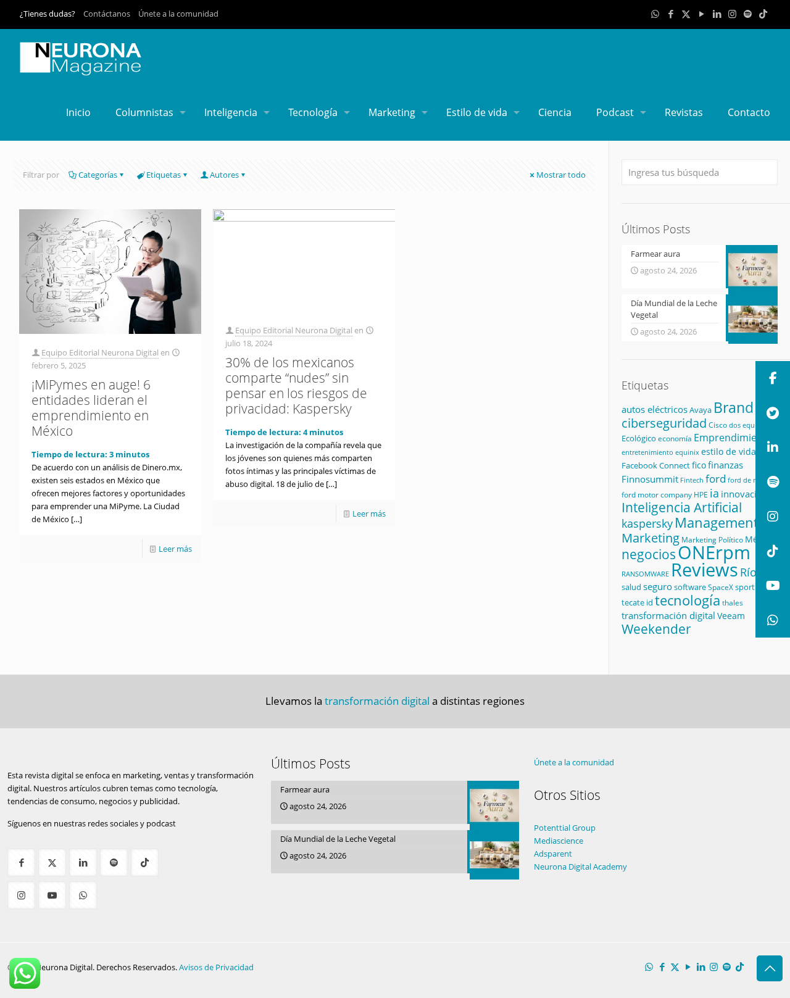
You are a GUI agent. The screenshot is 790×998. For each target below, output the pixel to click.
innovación (744, 494)
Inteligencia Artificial (682, 507)
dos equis (744, 425)
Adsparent (553, 853)
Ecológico (639, 438)
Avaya (700, 409)
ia (714, 493)
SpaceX (720, 587)
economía (675, 438)
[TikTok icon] (763, 13)
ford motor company (657, 494)
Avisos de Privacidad (216, 967)
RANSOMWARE (645, 573)
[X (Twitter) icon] (686, 13)
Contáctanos (106, 13)
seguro (657, 586)
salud (631, 587)
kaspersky (647, 523)
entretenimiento (647, 452)
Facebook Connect (656, 465)
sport (745, 587)
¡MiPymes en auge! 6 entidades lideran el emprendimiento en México (91, 407)
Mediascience (558, 840)
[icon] (747, 13)
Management (717, 522)
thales (732, 602)
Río (748, 572)
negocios (649, 554)
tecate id (637, 602)
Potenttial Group (565, 827)
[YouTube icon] (701, 13)
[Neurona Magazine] (81, 57)
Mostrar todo (561, 174)
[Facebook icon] (670, 13)
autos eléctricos (655, 409)
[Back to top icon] (770, 968)
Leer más (175, 548)
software (690, 587)
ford (715, 479)
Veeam (731, 616)
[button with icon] (21, 862)
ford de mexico (752, 479)
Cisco (718, 425)
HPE (701, 494)
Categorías (97, 174)
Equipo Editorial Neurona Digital (100, 352)
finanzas (725, 465)
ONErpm (714, 552)
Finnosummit (650, 479)
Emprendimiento (733, 437)
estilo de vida (728, 451)
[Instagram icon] (732, 13)
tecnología (687, 600)
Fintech (692, 480)
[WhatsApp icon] (655, 13)
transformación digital (668, 615)
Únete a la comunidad (178, 13)
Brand (733, 407)
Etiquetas (163, 174)
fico (699, 465)
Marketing (651, 538)
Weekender (656, 629)
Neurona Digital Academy (580, 866)
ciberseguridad (664, 423)
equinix (687, 452)
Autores (224, 174)
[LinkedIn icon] (716, 13)
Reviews (704, 569)
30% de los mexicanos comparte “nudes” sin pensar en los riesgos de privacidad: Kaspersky (296, 385)
